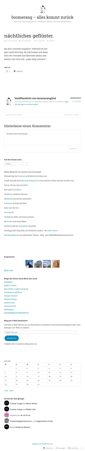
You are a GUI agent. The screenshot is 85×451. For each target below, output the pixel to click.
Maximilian (11, 235)
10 (38, 372)
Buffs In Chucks (10, 285)
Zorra (6, 212)
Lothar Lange (16, 403)
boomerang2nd (11, 41)
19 (60, 376)
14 (6, 376)
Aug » (11, 390)
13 (71, 372)
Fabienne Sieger (10, 299)
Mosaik (10, 199)
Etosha (9, 221)
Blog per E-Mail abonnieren (16, 321)
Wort (17, 208)
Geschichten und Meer (13, 292)
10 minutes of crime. (71, 115)
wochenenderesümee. (13, 115)
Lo (11, 427)
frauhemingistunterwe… (21, 421)
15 (17, 376)
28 (6, 384)
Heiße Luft (31, 409)
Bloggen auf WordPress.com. (42, 444)
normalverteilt (10, 306)
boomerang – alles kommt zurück (42, 17)
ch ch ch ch (25, 415)
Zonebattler (23, 226)
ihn (11, 217)
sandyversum (9, 302)
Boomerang (22, 176)
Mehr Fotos (8, 270)
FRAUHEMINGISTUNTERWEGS (16, 313)
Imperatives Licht (44, 421)
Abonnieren (11, 338)
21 (6, 380)
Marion (10, 194)
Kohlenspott (9, 309)
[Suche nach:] (16, 164)
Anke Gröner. (52, 230)
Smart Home (31, 403)
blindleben (8, 282)
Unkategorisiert (26, 41)
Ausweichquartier (31, 180)
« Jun (6, 390)
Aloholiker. (24, 185)
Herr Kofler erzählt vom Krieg (16, 289)
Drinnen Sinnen (23, 427)
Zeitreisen (8, 203)
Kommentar (73, 149)
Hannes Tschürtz (11, 296)
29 (17, 384)
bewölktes (17, 190)
